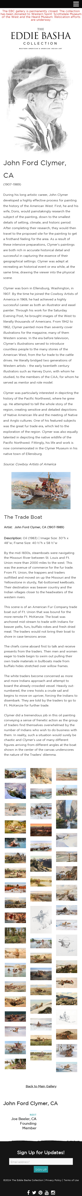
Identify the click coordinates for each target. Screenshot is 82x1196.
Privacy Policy (53, 1180)
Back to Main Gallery (41, 1086)
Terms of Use (71, 1180)
